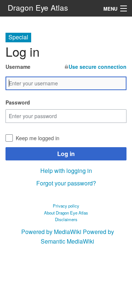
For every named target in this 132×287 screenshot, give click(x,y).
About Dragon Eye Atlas (66, 213)
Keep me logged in (37, 138)
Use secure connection (97, 66)
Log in (66, 153)
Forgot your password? (66, 183)
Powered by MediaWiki (51, 231)
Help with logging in (66, 170)
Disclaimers (66, 219)
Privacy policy (66, 206)
